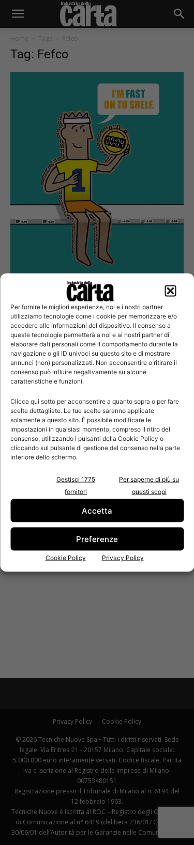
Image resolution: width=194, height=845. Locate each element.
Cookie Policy (66, 558)
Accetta (97, 510)
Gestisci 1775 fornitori (75, 485)
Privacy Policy (123, 558)
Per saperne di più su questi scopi (149, 485)
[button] (170, 291)
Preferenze (97, 539)
